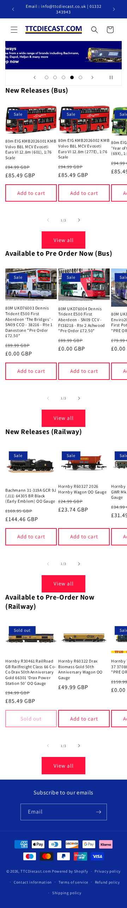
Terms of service (73, 882)
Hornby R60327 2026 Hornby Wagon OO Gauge (82, 489)
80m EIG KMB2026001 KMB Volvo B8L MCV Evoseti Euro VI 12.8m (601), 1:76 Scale (30, 149)
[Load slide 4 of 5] (72, 77)
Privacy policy (108, 871)
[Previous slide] (34, 77)
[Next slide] (92, 77)
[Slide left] (48, 220)
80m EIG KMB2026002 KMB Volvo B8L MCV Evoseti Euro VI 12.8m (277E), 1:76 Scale (83, 149)
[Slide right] (79, 220)
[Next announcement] (114, 9)
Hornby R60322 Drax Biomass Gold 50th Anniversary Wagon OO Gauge (80, 669)
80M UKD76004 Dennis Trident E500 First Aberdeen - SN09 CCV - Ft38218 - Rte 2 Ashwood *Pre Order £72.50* (81, 319)
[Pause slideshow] (114, 77)
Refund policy (107, 882)
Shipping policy (66, 892)
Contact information (33, 882)
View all (64, 240)
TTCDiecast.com (35, 871)
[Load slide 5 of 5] (80, 77)
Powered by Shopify (70, 871)
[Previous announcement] (13, 9)
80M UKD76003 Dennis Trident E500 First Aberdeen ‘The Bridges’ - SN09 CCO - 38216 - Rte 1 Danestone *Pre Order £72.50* (29, 321)
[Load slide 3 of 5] (63, 77)
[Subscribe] (99, 812)
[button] (14, 29)
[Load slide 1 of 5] (46, 77)
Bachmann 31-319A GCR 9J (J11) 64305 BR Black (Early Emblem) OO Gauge (30, 495)
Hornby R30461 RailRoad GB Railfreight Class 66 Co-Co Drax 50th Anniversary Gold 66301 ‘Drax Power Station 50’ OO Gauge (30, 672)
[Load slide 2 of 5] (55, 77)
